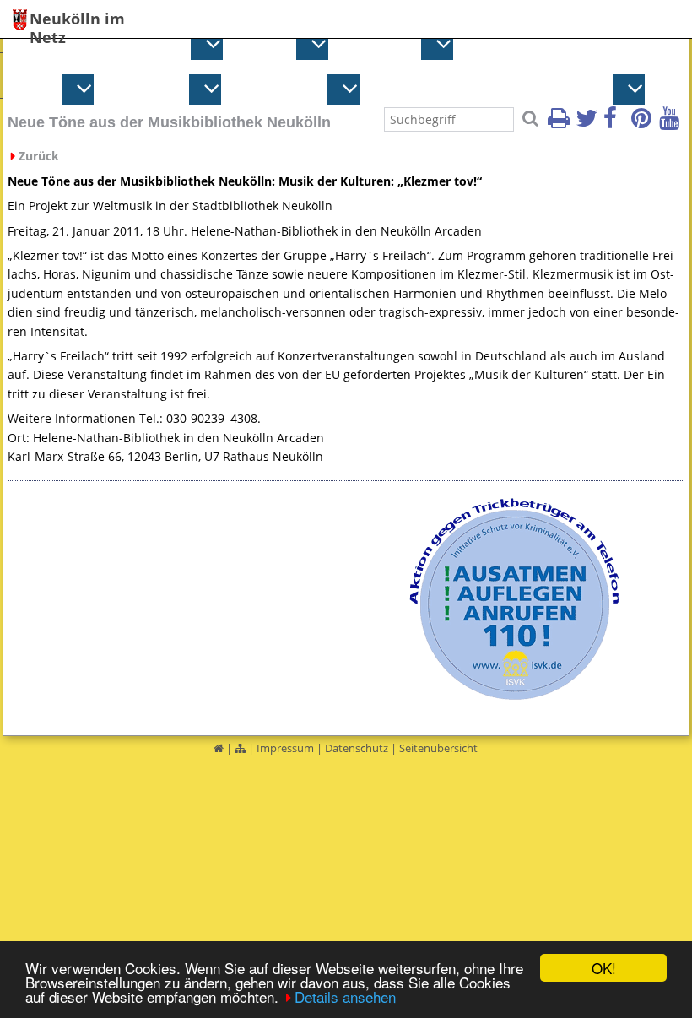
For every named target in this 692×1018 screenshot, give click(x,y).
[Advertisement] (177, 601)
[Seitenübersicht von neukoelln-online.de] (240, 747)
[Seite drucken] (560, 123)
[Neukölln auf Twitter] (588, 123)
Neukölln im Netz (77, 19)
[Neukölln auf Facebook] (616, 123)
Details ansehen (345, 996)
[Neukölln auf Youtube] (671, 123)
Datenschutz (356, 747)
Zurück (39, 156)
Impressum (285, 747)
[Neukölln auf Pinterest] (644, 123)
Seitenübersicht (438, 747)
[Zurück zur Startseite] (219, 747)
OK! (604, 967)
